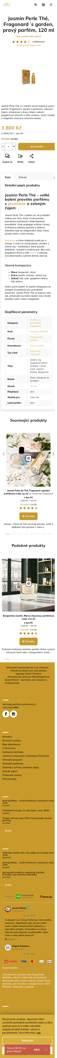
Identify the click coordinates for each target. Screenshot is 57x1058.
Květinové (35, 351)
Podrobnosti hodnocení (28, 45)
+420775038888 (10, 707)
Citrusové (35, 354)
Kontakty (7, 736)
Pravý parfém (37, 345)
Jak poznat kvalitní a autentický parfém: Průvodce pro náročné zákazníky (23, 873)
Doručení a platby (11, 740)
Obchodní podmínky (13, 763)
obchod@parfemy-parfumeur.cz (19, 704)
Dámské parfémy (39, 331)
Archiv (8, 831)
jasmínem (17, 203)
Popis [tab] (8, 177)
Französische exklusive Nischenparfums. (23, 974)
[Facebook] (5, 714)
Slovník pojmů (9, 771)
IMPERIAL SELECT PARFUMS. (17, 977)
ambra (33, 253)
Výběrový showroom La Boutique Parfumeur (25, 756)
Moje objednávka (11, 744)
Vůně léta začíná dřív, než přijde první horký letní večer (28, 854)
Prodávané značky (12, 775)
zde (38, 1032)
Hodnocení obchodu (13, 752)
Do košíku (38, 146)
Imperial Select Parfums (28, 674)
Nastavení (27, 1040)
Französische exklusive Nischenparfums (29, 677)
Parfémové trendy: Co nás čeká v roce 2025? (26, 810)
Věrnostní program (12, 760)
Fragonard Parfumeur (28, 36)
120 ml (33, 386)
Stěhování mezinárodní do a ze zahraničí (27, 667)
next (53, 453)
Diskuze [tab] (23, 177)
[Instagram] (13, 714)
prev (3, 453)
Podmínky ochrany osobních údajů (20, 767)
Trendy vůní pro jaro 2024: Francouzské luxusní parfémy (27, 819)
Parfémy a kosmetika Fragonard (35, 323)
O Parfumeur (9, 748)
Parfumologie (9, 779)
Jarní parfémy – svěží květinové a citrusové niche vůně (28, 802)
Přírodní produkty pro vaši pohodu (28, 670)
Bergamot (10, 240)
